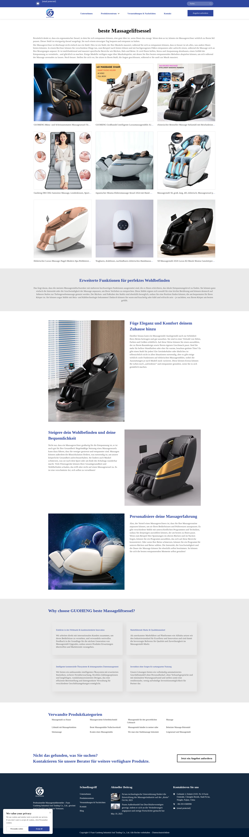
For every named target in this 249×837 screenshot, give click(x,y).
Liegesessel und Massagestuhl (178, 732)
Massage (169, 720)
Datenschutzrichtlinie (161, 832)
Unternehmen (86, 13)
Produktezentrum (87, 798)
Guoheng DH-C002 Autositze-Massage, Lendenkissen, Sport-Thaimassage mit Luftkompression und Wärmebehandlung (89, 193)
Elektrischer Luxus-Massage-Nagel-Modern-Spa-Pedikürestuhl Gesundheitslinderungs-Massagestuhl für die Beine (86, 261)
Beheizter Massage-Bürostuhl (178, 727)
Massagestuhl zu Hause (61, 720)
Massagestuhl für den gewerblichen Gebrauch (142, 721)
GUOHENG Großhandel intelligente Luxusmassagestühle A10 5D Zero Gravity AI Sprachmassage (140, 125)
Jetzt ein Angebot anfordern (196, 758)
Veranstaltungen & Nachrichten (141, 13)
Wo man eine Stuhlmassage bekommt (143, 732)
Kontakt (167, 13)
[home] (50, 13)
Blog (82, 811)
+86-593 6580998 (184, 804)
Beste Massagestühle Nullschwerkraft (105, 727)
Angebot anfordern (200, 13)
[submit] (210, 4)
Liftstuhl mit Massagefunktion (64, 727)
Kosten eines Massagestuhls (101, 732)
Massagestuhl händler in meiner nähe (143, 727)
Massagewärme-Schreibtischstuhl (103, 720)
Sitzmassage (57, 732)
